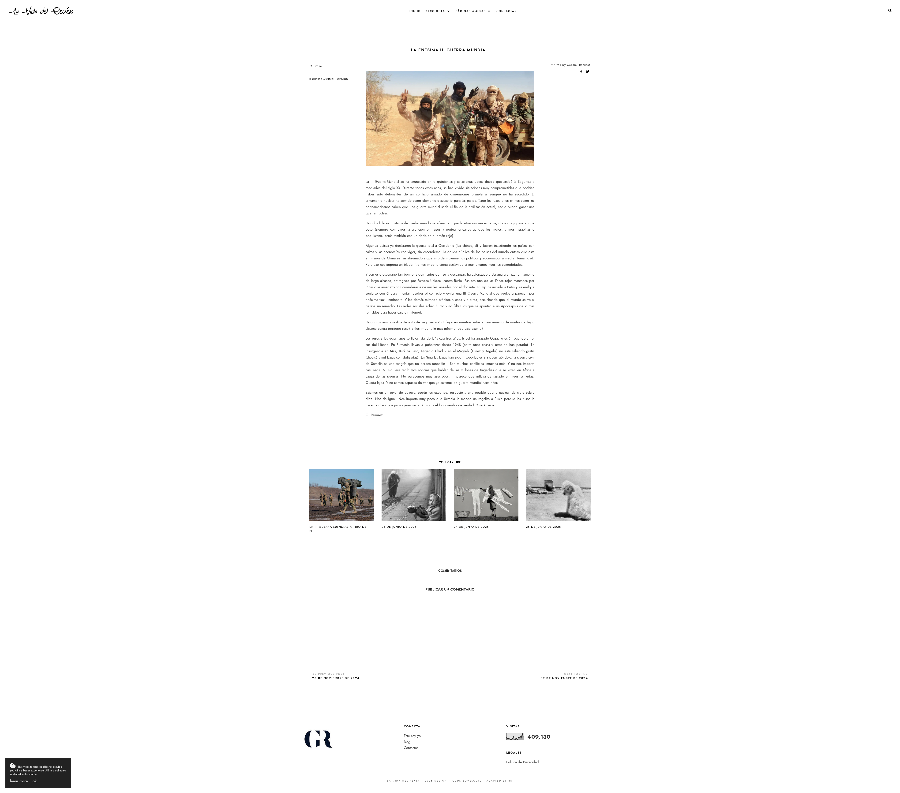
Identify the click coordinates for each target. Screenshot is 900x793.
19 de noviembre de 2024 (564, 678)
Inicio (415, 11)
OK (35, 781)
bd (511, 780)
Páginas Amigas (471, 11)
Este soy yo (412, 735)
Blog (407, 742)
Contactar (506, 11)
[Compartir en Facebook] (581, 71)
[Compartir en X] (587, 71)
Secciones (435, 11)
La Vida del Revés (41, 12)
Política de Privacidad (522, 762)
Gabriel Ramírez (579, 65)
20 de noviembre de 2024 (336, 678)
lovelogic (473, 780)
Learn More (19, 781)
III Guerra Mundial (322, 79)
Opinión (342, 79)
